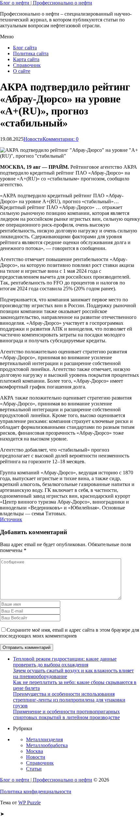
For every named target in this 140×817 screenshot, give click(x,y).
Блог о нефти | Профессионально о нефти (46, 3)
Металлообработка (47, 745)
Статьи (34, 768)
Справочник (27, 65)
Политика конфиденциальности (35, 791)
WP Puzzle (29, 802)
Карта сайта (26, 59)
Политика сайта (31, 53)
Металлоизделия (44, 739)
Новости (33, 139)
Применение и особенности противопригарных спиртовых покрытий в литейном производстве (66, 714)
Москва (34, 751)
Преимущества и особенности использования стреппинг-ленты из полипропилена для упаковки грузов (69, 699)
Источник (11, 519)
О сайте (21, 71)
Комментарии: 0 (60, 139)
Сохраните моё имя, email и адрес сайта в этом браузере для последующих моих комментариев (69, 633)
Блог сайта (25, 47)
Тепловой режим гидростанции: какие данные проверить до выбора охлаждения (65, 661)
